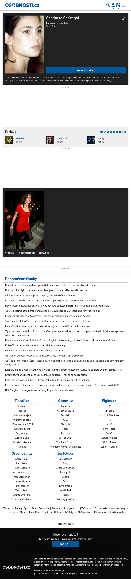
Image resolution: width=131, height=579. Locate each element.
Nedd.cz (24, 512)
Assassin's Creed (65, 410)
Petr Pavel (21, 463)
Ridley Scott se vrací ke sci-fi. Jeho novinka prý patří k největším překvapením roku (49, 326)
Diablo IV (65, 424)
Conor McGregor (109, 446)
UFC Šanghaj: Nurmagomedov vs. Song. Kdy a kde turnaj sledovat (39, 390)
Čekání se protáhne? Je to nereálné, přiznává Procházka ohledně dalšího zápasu (47, 315)
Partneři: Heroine (66, 523)
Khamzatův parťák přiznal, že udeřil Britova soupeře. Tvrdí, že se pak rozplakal (46, 374)
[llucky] (91, 140)
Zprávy (18, 508)
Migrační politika (22, 419)
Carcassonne (65, 458)
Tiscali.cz (22, 400)
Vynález (22, 446)
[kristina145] (50, 140)
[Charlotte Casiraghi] (24, 44)
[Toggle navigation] (123, 5)
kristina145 (63, 138)
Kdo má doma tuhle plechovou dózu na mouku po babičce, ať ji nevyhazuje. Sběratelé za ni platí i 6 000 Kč (62, 385)
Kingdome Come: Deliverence (65, 446)
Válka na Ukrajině (22, 415)
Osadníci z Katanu (65, 467)
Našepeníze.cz (85, 512)
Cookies (47, 570)
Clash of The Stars (109, 415)
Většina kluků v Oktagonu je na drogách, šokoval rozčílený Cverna (40, 295)
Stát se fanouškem (114, 131)
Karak (65, 494)
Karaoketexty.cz (119, 508)
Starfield (65, 415)
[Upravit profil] (123, 18)
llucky (101, 138)
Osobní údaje (58, 570)
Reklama (38, 570)
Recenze (65, 406)
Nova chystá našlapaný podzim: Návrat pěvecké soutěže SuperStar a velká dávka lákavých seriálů (57, 305)
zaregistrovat (59, 538)
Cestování (44, 508)
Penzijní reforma (22, 442)
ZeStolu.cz (87, 508)
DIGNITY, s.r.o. (91, 573)
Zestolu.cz (65, 453)
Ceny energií (21, 433)
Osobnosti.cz (22, 453)
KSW (109, 424)
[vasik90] (9, 140)
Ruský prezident (21, 428)
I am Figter (109, 428)
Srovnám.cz (101, 512)
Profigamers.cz (71, 508)
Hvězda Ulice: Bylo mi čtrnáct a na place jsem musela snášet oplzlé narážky (46, 290)
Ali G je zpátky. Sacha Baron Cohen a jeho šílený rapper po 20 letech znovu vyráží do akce (52, 310)
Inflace (21, 406)
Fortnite (65, 433)
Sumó (109, 433)
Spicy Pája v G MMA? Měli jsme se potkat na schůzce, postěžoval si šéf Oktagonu (48, 321)
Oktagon (109, 410)
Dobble (65, 476)
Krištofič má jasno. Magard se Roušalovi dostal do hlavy (35, 345)
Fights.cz (109, 400)
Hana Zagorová (22, 467)
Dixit (65, 481)
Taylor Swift (21, 490)
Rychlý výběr (85, 70)
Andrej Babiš (21, 458)
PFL (109, 419)
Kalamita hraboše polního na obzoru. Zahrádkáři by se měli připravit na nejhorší (47, 379)
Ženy (34, 508)
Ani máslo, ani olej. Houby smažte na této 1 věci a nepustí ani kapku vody (44, 355)
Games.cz (65, 400)
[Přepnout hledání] (108, 5)
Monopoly (65, 472)
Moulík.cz (35, 512)
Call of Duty (65, 437)
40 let (53, 26)
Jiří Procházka (109, 442)
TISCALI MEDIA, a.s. (63, 573)
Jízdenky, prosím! (65, 499)
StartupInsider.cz (118, 512)
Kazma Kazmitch (22, 472)
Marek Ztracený (21, 485)
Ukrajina (22, 410)
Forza (65, 428)
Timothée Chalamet (22, 499)
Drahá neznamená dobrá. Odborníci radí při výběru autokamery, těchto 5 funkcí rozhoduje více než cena (60, 340)
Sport (27, 508)
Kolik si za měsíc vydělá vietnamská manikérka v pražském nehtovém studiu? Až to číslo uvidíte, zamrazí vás (63, 369)
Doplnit (65, 543)
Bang (65, 463)
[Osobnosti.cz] (22, 5)
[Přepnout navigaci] (113, 5)
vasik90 (20, 138)
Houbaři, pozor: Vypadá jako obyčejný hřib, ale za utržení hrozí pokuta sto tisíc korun (50, 285)
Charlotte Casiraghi (62, 18)
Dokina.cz (59, 512)
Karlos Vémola (109, 437)
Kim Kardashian (22, 476)
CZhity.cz (71, 512)
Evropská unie (22, 437)
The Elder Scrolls (65, 442)
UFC (109, 406)
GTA (65, 419)
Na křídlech (65, 490)
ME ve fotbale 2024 (22, 424)
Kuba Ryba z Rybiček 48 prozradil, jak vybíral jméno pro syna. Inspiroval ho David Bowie (51, 300)
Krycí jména (65, 485)
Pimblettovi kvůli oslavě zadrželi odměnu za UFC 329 (34, 350)
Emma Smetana (21, 494)
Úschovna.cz (11, 512)
